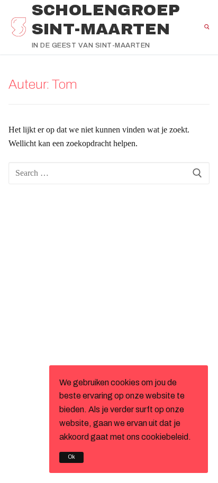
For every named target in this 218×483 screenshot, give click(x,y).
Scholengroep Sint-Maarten (106, 19)
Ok (71, 457)
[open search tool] (207, 27)
